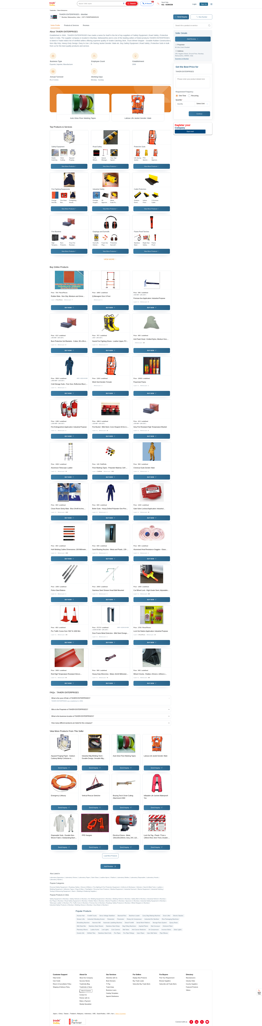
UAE (94, 1013)
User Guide (56, 981)
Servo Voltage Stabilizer (107, 915)
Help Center (57, 978)
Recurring (194, 96)
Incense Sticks (166, 929)
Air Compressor (154, 929)
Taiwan (66, 1013)
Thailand (73, 1013)
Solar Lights (177, 929)
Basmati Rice (122, 915)
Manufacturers (190, 978)
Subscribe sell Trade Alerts (168, 984)
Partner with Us (84, 998)
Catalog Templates (112, 993)
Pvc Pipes (117, 933)
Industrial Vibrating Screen (96, 919)
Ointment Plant (167, 926)
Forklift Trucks (92, 915)
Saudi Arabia (101, 1013)
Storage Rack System (160, 922)
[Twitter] (201, 1021)
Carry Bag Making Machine (151, 915)
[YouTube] (207, 1021)
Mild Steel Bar (81, 926)
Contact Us (83, 995)
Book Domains (111, 981)
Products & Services (71, 25)
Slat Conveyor (155, 926)
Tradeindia (53, 10)
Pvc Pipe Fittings (128, 933)
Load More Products (110, 856)
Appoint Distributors (112, 996)
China (60, 1013)
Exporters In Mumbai (182, 59)
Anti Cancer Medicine (139, 929)
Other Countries (120, 1013)
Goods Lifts (80, 933)
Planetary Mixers (82, 929)
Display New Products (140, 978)
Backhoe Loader (134, 915)
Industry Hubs (190, 981)
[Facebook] (191, 1021)
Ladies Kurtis (95, 929)
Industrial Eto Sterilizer (152, 919)
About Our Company (86, 978)
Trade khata (110, 987)
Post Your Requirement (166, 978)
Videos (188, 990)
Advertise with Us (111, 978)
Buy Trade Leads (138, 981)
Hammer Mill (96, 922)
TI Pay (108, 984)
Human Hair (81, 915)
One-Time (182, 96)
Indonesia (88, 1013)
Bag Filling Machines (129, 926)
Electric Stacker (178, 915)
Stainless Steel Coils (104, 933)
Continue (199, 114)
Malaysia (80, 1013)
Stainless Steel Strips (113, 926)
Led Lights (105, 929)
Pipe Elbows (164, 933)
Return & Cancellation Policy (62, 984)
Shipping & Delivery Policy (61, 987)
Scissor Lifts (81, 919)
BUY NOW (68, 307)
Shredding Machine (83, 922)
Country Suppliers (192, 984)
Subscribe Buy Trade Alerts (141, 984)
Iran (112, 1013)
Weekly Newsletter (85, 1004)
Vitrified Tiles (91, 933)
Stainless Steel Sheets (96, 926)
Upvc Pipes (140, 933)
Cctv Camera (115, 929)
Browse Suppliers (165, 981)
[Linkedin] (196, 1021)
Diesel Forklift (129, 922)
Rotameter (110, 919)
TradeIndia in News (86, 987)
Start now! (190, 131)
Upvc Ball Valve (152, 933)
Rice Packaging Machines (170, 919)
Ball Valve (126, 929)
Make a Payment (85, 1001)
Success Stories (85, 981)
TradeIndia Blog (85, 984)
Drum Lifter (166, 915)
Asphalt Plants (143, 926)
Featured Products (192, 987)
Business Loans (111, 990)
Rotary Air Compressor (134, 919)
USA (108, 1013)
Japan (55, 1013)
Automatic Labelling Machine (112, 922)
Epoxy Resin (174, 922)
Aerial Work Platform (143, 922)
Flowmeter (120, 919)
